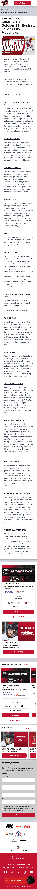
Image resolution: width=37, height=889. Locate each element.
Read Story (19, 652)
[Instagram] (12, 872)
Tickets (19, 612)
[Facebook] (5, 872)
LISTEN (17, 94)
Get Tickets (21, 3)
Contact (8, 865)
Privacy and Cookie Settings (26, 867)
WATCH (7, 94)
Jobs (14, 865)
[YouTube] (31, 872)
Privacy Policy (21, 865)
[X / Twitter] (18, 872)
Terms (29, 865)
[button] (19, 880)
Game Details (19, 617)
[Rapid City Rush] (4, 3)
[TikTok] (24, 872)
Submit (18, 815)
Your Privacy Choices (9, 867)
